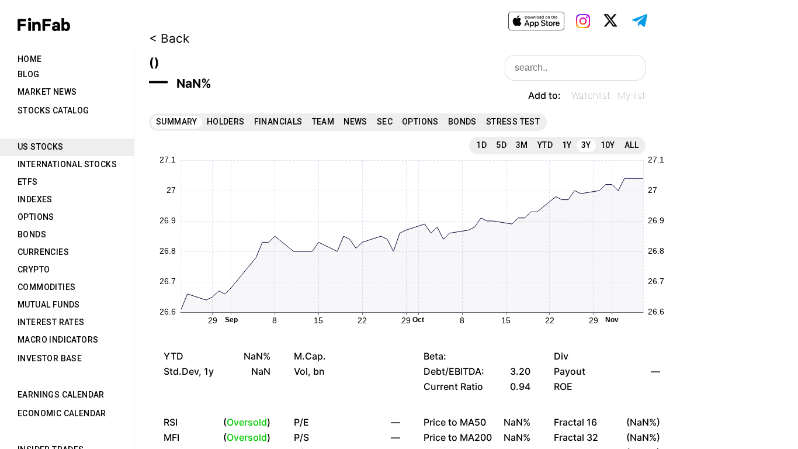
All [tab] (631, 145)
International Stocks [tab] (67, 164)
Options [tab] (36, 217)
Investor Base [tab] (50, 358)
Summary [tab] (176, 121)
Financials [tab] (278, 121)
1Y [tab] (567, 145)
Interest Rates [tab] (51, 322)
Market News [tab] (47, 91)
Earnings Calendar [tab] (61, 394)
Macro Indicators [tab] (58, 339)
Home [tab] (30, 59)
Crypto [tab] (34, 269)
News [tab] (355, 121)
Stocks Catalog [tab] (53, 110)
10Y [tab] (608, 145)
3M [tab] (522, 145)
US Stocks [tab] (41, 146)
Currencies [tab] (43, 252)
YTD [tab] (545, 145)
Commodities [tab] (46, 287)
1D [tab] (481, 145)
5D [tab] (501, 145)
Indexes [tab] (35, 199)
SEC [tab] (385, 121)
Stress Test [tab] (513, 121)
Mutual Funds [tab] (49, 304)
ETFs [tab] (28, 181)
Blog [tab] (29, 74)
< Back (169, 38)
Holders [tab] (226, 121)
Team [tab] (323, 121)
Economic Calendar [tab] (62, 413)
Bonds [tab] (32, 234)
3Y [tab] (586, 145)
